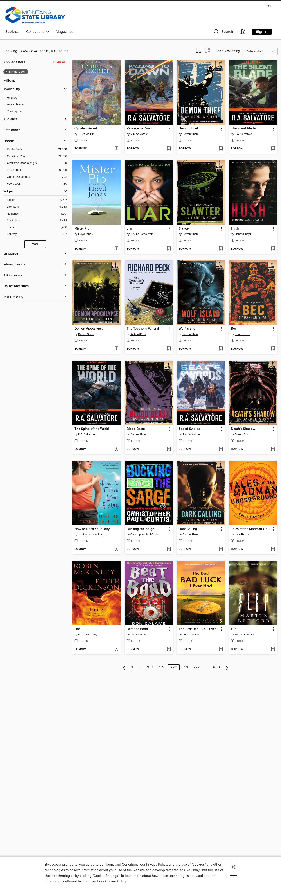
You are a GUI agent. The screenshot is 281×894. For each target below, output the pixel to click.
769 (161, 667)
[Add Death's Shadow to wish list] (273, 449)
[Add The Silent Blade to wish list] (273, 149)
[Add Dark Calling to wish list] (220, 549)
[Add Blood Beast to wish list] (168, 449)
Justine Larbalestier (142, 234)
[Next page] (227, 667)
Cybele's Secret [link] (85, 129)
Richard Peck (138, 334)
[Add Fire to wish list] (116, 649)
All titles (12, 98)
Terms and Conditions (122, 864)
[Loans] (242, 32)
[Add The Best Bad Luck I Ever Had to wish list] (220, 649)
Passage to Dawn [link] (139, 129)
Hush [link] (235, 229)
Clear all (59, 62)
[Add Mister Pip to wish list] (116, 249)
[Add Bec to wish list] (273, 349)
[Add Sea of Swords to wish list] (220, 449)
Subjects (12, 31)
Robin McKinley (87, 634)
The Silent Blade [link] (243, 129)
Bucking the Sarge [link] (140, 529)
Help (268, 6)
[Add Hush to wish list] (273, 249)
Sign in (261, 31)
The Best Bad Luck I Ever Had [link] (199, 629)
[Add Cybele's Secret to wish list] (116, 149)
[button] (222, 32)
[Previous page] (124, 667)
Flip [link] (233, 629)
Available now (15, 104)
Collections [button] (36, 31)
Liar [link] (129, 229)
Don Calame (138, 634)
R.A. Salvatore (139, 134)
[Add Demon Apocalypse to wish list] (116, 349)
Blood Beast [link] (136, 429)
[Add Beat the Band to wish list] (168, 649)
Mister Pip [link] (81, 229)
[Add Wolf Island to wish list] (220, 349)
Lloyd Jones (85, 234)
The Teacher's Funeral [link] (143, 329)
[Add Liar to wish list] (168, 249)
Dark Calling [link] (188, 529)
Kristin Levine (190, 634)
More (35, 244)
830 (216, 667)
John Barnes (242, 534)
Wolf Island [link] (187, 329)
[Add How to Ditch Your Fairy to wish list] (116, 549)
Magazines (65, 31)
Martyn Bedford (244, 634)
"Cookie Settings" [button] (105, 876)
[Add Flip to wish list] (273, 649)
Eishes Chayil (243, 234)
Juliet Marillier (86, 134)
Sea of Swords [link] (189, 429)
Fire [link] (77, 629)
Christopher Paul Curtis (144, 534)
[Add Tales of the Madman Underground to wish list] (273, 549)
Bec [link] (233, 329)
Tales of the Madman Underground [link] (251, 529)
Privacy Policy (156, 864)
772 (196, 667)
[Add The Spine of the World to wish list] (116, 449)
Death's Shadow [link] (243, 429)
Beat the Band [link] (137, 629)
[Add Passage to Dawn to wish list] (168, 149)
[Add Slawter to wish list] (220, 249)
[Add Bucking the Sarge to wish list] (168, 549)
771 (185, 667)
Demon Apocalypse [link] (88, 329)
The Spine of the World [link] (91, 429)
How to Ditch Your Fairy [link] (92, 529)
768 (149, 667)
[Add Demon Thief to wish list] (220, 149)
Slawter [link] (184, 229)
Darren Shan (190, 134)
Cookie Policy (115, 881)
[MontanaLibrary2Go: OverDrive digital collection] (35, 15)
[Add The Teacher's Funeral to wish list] (168, 349)
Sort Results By (228, 51)
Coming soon (15, 111)
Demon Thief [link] (188, 129)
